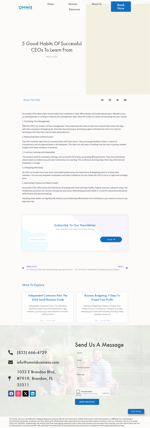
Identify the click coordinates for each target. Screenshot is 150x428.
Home (50, 4)
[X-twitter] (25, 394)
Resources (74, 9)
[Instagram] (18, 394)
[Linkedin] (33, 394)
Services (72, 4)
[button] (102, 100)
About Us (96, 4)
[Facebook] (11, 394)
